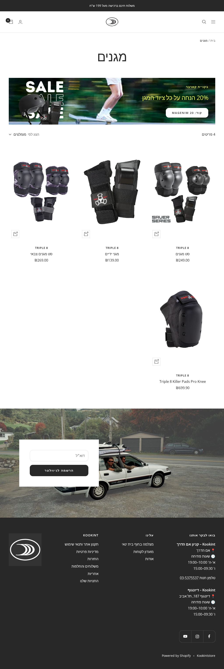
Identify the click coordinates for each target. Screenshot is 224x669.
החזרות (93, 558)
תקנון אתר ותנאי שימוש (81, 544)
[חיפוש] (204, 22)
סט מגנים (183, 254)
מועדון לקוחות (143, 551)
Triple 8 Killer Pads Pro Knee (182, 381)
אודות (149, 558)
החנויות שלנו (89, 580)
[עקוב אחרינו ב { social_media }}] (209, 636)
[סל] (11, 22)
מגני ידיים (112, 254)
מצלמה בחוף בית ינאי (138, 544)
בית (212, 40)
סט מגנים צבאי (41, 254)
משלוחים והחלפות (85, 566)
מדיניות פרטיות (87, 551)
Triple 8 (182, 248)
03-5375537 (189, 577)
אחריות (93, 573)
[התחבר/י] (20, 22)
